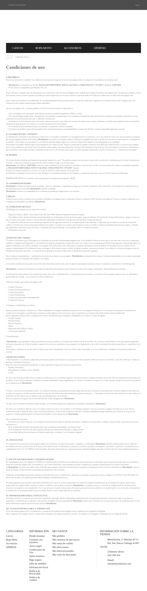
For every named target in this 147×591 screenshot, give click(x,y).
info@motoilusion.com (119, 563)
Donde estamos (37, 536)
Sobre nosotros (37, 556)
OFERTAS (100, 48)
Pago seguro (35, 559)
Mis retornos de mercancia (65, 539)
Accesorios (72, 48)
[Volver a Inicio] (9, 57)
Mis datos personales (63, 551)
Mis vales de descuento (64, 554)
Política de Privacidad (34, 572)
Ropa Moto (43, 48)
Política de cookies (34, 578)
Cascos (17, 48)
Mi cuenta (59, 531)
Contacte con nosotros (17, 5)
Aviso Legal (35, 546)
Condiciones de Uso (37, 551)
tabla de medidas (37, 563)
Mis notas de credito (62, 543)
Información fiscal (38, 567)
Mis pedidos (58, 536)
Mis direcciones (60, 547)
